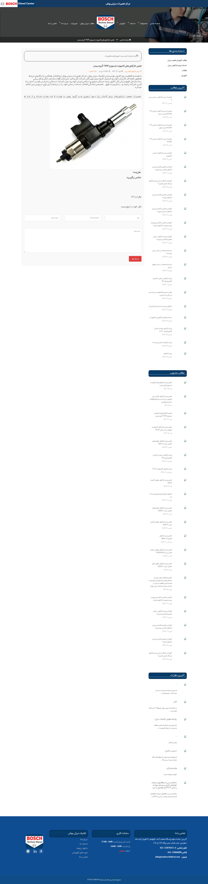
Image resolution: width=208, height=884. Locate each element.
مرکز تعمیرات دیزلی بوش (118, 3)
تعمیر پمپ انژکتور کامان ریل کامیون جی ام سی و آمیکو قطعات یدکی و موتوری (160, 399)
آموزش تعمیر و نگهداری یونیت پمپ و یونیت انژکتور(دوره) (161, 224)
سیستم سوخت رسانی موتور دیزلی (162, 266)
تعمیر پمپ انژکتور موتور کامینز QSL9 (161, 481)
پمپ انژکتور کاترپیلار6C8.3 (162, 468)
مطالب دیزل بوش (87, 23)
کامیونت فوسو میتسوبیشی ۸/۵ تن (160, 495)
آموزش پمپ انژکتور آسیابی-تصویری (162, 154)
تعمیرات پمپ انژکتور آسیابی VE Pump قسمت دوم (160, 112)
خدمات (132, 23)
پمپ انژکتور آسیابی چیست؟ (162, 342)
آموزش (122, 23)
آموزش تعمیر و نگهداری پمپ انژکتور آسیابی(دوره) (162, 210)
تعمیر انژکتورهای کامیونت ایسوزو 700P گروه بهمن (163, 414)
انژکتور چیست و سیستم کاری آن (160, 306)
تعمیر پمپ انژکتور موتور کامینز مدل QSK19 (161, 523)
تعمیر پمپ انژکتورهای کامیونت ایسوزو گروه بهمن (161, 384)
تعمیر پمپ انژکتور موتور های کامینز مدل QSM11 (162, 565)
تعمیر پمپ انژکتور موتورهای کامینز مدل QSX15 (162, 442)
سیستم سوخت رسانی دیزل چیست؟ (162, 252)
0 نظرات (91, 71)
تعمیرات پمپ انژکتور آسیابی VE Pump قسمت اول (160, 126)
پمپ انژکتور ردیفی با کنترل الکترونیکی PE (162, 280)
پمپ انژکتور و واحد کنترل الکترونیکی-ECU (163, 330)
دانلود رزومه (82, 848)
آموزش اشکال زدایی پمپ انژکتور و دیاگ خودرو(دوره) (160, 182)
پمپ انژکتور (167, 353)
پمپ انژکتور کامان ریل (132, 71)
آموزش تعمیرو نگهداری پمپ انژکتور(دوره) (162, 196)
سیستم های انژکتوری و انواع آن (161, 317)
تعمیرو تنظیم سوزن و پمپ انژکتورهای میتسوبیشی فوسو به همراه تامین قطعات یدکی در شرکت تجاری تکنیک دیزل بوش (160, 581)
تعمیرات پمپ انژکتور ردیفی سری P (160, 98)
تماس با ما (52, 23)
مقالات (184, 70)
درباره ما (64, 23)
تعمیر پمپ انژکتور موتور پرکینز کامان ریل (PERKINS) (161, 551)
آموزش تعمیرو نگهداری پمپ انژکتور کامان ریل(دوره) (162, 168)
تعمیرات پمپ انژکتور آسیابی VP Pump (161, 140)
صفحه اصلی (155, 23)
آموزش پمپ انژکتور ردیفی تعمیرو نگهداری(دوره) (162, 238)
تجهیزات (74, 23)
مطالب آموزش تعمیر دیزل (177, 60)
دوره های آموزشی (80, 852)
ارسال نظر (135, 259)
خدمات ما (84, 843)
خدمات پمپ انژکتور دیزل (177, 65)
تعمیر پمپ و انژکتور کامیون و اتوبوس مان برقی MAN (162, 428)
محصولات (143, 23)
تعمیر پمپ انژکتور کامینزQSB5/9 (165, 537)
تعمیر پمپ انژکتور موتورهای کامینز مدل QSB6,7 (162, 509)
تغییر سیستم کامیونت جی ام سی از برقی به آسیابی (160, 293)
